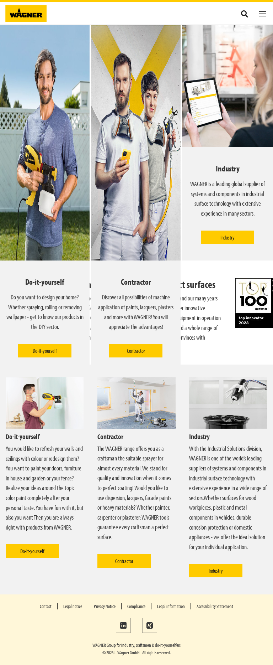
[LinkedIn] (123, 625)
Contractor (136, 350)
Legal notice (72, 606)
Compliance (136, 606)
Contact (46, 606)
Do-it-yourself (45, 350)
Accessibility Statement (215, 606)
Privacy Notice (105, 606)
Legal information (171, 606)
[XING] (149, 625)
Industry (227, 237)
